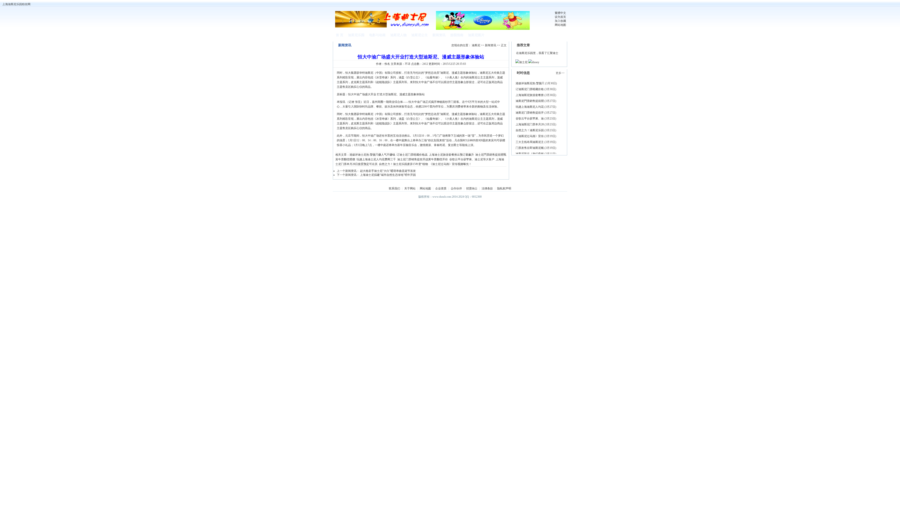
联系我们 (394, 188)
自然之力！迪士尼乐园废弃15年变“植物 (403, 164)
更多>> (560, 73)
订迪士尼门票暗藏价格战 (412, 154)
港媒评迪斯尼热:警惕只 (530, 83)
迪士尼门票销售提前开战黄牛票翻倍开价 (422, 159)
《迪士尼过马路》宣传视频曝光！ (450, 164)
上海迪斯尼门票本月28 (530, 124)
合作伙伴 (456, 188)
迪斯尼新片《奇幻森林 (530, 153)
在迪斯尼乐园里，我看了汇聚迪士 (537, 53)
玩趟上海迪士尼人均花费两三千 (376, 159)
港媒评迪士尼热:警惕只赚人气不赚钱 (372, 154)
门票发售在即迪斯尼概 (530, 148)
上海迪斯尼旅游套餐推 (530, 95)
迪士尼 (523, 62)
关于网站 (410, 188)
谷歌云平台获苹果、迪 (530, 118)
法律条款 (487, 188)
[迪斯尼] (383, 26)
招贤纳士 (471, 188)
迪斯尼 (476, 45)
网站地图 (560, 25)
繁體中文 (560, 13)
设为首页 (560, 17)
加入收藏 (560, 21)
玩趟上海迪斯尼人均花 (530, 106)
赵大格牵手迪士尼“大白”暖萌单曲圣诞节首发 (388, 171)
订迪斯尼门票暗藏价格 (530, 89)
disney (535, 62)
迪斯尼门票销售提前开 (530, 112)
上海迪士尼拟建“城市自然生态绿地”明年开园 (388, 175)
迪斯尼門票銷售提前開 (530, 101)
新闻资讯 (490, 45)
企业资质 (440, 188)
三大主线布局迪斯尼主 (530, 142)
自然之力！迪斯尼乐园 (530, 130)
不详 (407, 63)
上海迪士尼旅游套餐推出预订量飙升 (451, 154)
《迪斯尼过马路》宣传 (530, 136)
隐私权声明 (504, 188)
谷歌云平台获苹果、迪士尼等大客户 (471, 159)
